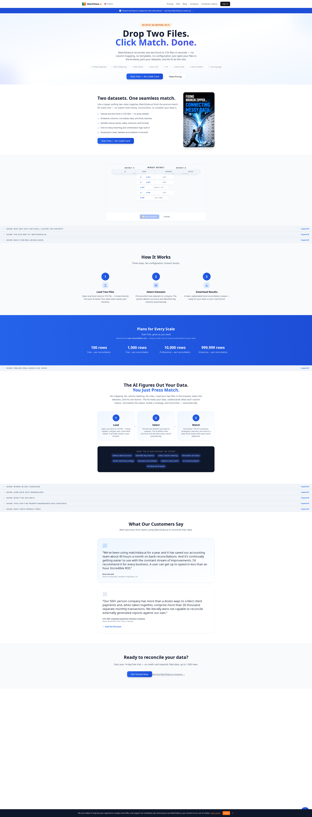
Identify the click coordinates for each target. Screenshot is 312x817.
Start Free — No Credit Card (144, 76)
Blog (185, 4)
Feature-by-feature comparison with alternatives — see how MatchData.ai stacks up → (156, 11)
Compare (194, 4)
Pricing (170, 4)
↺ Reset (166, 216)
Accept (226, 813)
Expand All (305, 229)
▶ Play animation (149, 216)
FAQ (178, 4)
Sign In (225, 4)
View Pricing (175, 76)
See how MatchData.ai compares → (168, 674)
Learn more (215, 813)
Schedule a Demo (209, 4)
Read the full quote (113, 626)
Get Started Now (139, 674)
